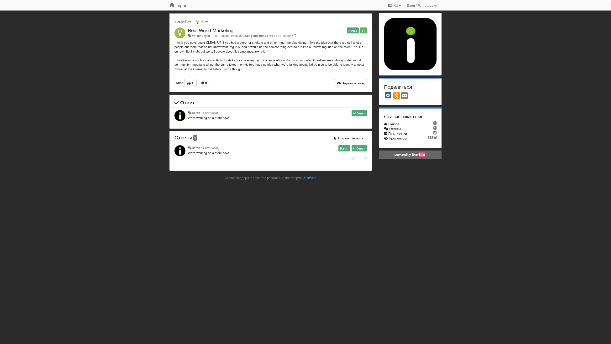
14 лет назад (210, 113)
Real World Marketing (210, 30)
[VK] (388, 95)
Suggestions (183, 21)
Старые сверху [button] (349, 138)
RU (395, 5)
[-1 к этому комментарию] (365, 158)
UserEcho (309, 177)
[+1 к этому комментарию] (353, 158)
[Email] (404, 96)
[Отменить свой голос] (359, 158)
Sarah (196, 113)
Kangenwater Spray (259, 35)
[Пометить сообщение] (343, 158)
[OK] (396, 95)
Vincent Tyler (201, 35)
